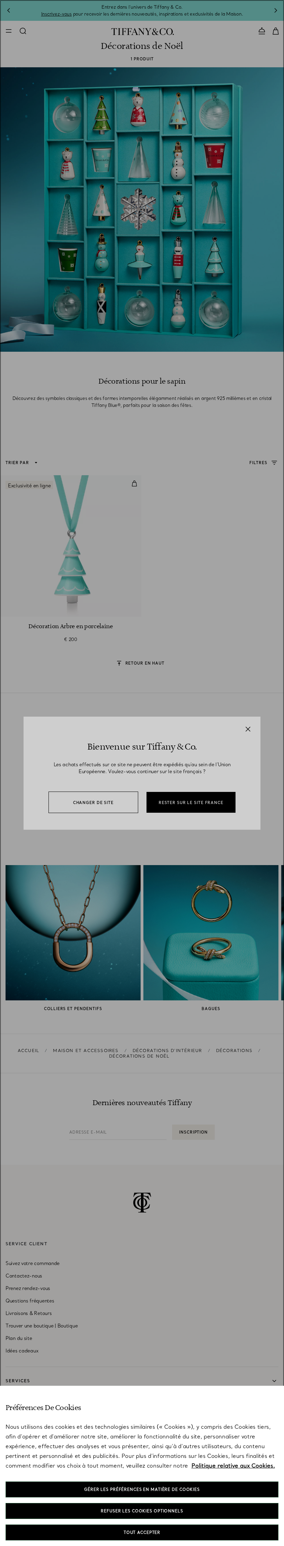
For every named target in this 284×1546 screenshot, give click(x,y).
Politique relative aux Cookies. (233, 1465)
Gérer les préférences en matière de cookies (142, 1489)
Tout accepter (142, 1532)
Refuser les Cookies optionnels (142, 1511)
